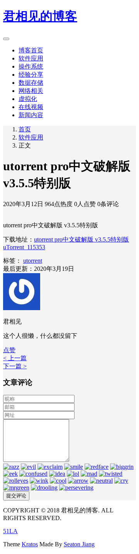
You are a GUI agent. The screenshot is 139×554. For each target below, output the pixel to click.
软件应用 (31, 58)
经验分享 (31, 74)
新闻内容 (31, 115)
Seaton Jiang (79, 544)
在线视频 (31, 107)
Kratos (30, 544)
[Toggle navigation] (6, 39)
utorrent (32, 260)
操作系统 (31, 66)
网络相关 (31, 90)
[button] (9, 350)
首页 (25, 129)
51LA (10, 531)
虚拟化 (28, 99)
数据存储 (31, 82)
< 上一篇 (15, 358)
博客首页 (31, 50)
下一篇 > (15, 366)
